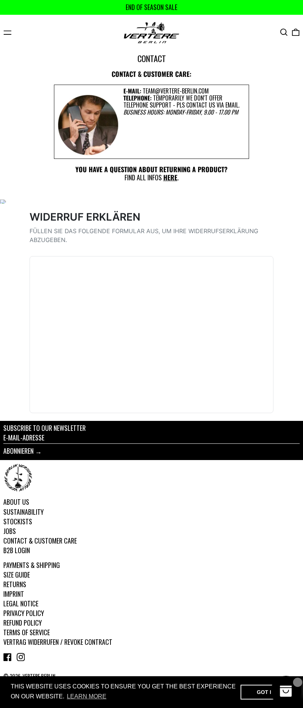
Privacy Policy (23, 613)
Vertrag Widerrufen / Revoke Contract (57, 642)
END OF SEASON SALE (151, 7)
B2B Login (16, 550)
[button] (284, 32)
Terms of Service (26, 632)
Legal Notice (20, 603)
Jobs (9, 531)
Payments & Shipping (31, 565)
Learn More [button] (86, 696)
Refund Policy (22, 622)
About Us (16, 502)
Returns (14, 584)
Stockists (17, 521)
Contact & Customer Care (40, 540)
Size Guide (16, 574)
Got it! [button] (266, 692)
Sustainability (23, 512)
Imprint (13, 594)
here (170, 177)
